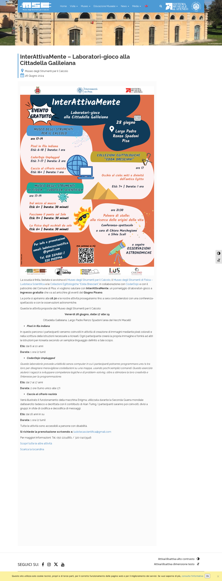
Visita (73, 6)
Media (135, 6)
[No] (218, 576)
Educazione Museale (105, 6)
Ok (207, 576)
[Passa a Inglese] (146, 6)
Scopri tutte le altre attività (36, 443)
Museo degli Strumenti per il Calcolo (89, 279)
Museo (85, 6)
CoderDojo (132, 284)
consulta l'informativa (192, 576)
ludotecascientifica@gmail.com (92, 431)
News (124, 6)
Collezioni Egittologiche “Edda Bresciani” (74, 284)
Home (63, 6)
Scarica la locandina (32, 449)
